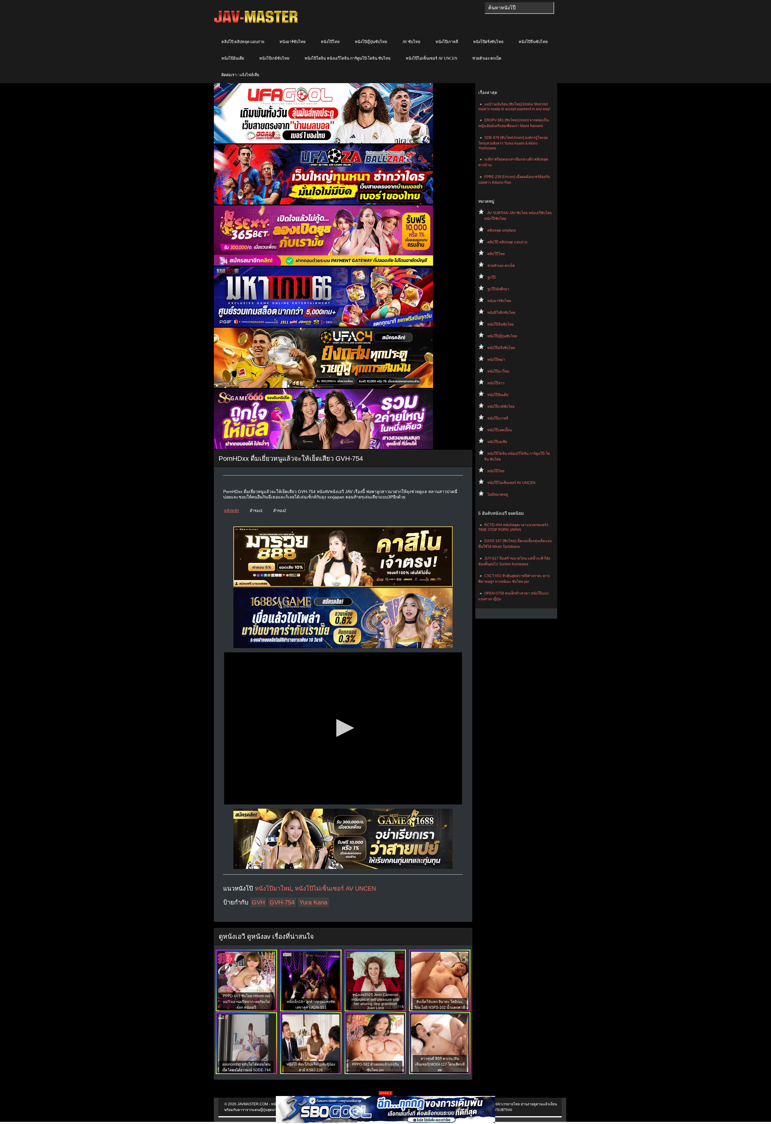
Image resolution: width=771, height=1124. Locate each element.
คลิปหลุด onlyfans (501, 230)
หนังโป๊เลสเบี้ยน (499, 430)
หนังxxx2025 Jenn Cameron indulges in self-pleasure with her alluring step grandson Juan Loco (375, 1001)
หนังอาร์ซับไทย (292, 41)
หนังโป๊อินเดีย (232, 58)
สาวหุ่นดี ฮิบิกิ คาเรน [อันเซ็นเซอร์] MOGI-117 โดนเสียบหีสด (440, 1064)
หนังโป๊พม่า (496, 359)
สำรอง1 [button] (256, 510)
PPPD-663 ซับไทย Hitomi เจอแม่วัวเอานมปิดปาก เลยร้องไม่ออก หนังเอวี (246, 1002)
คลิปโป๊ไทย (496, 254)
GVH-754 (282, 902)
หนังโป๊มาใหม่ (498, 371)
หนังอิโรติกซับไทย (501, 313)
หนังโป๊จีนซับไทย (533, 41)
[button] (343, 728)
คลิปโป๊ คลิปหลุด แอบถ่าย (242, 41)
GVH (258, 902)
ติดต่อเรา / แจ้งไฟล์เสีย (240, 75)
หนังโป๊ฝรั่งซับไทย (488, 41)
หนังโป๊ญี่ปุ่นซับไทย (371, 41)
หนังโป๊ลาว (495, 383)
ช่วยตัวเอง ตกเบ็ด (486, 58)
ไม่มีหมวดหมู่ (497, 494)
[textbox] (519, 8)
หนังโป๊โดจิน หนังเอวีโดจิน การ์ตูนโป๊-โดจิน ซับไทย (347, 58)
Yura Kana (313, 902)
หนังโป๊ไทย (330, 41)
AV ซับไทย (411, 41)
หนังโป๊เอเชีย (497, 442)
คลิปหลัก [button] (231, 510)
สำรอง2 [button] (279, 510)
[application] (343, 728)
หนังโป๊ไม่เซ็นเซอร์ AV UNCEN (431, 58)
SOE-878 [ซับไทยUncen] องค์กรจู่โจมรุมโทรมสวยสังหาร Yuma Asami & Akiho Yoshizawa (513, 143)
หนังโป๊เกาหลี (446, 41)
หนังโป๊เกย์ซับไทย (274, 58)
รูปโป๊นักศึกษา (498, 289)
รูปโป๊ (491, 277)
